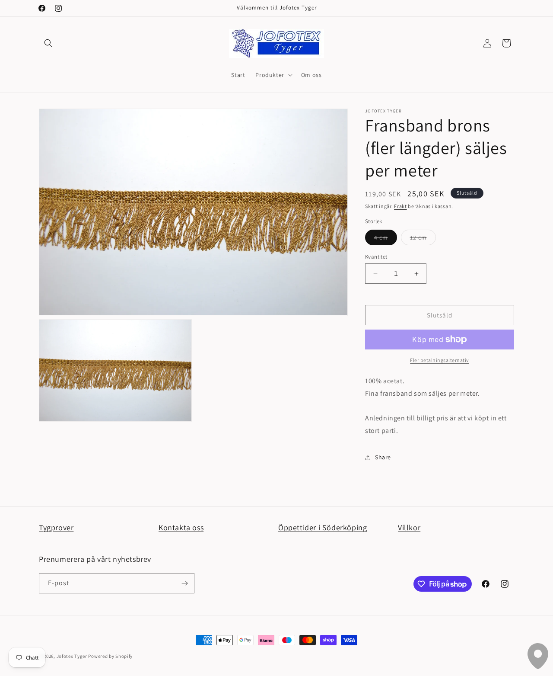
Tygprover (56, 527)
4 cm (385, 239)
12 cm (423, 239)
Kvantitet (376, 256)
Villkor (409, 527)
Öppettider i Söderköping (322, 527)
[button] (48, 43)
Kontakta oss (181, 527)
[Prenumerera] (184, 583)
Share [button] (383, 457)
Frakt (400, 206)
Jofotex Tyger (72, 656)
